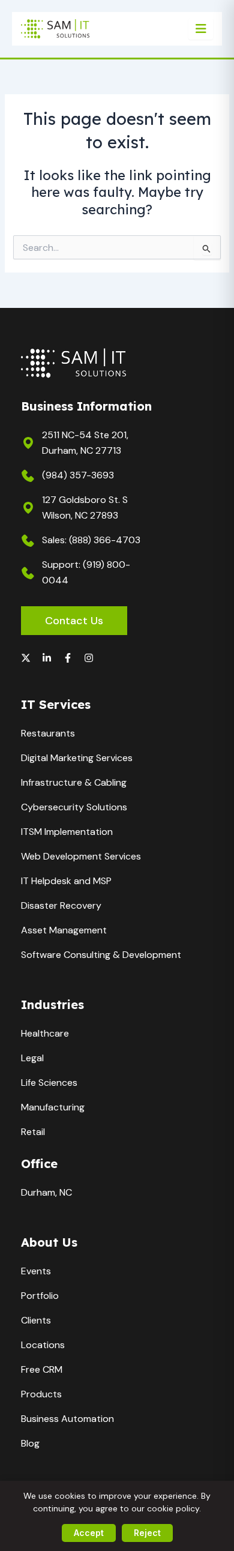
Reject (147, 1533)
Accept (89, 1533)
